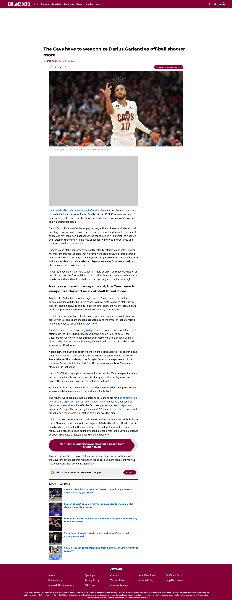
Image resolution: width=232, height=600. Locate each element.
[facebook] (209, 4)
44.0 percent (92, 330)
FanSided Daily (174, 575)
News (35, 4)
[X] (215, 4)
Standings (69, 4)
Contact (114, 575)
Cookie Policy (146, 580)
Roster (79, 4)
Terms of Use (117, 580)
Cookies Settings (119, 585)
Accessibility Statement (61, 585)
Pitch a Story (55, 580)
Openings (90, 575)
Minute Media (34, 592)
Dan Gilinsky (54, 61)
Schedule (56, 4)
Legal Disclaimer (175, 580)
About (51, 575)
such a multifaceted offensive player (87, 210)
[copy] (65, 67)
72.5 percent (125, 405)
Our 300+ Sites (147, 575)
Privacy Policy (92, 580)
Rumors (45, 4)
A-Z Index (90, 585)
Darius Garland (57, 210)
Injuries (89, 4)
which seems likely (66, 355)
